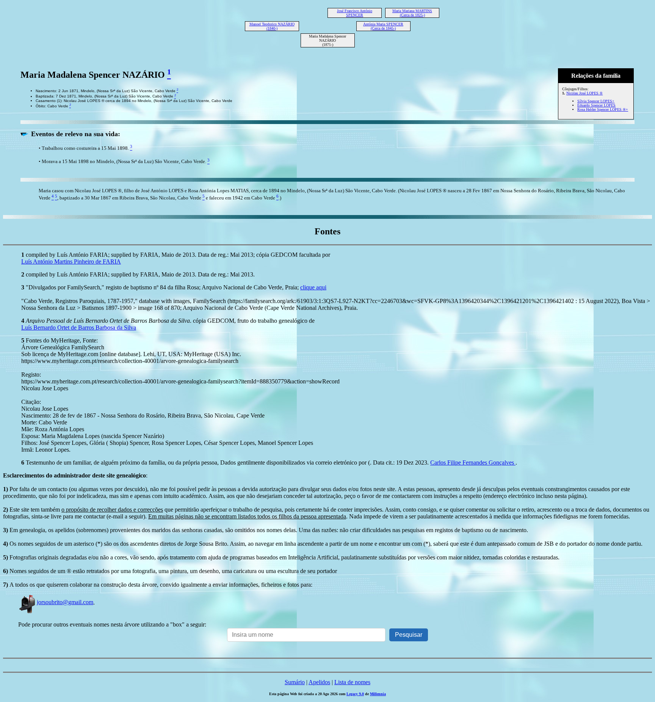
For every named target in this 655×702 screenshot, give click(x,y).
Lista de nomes (352, 682)
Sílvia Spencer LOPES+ (595, 101)
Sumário (295, 682)
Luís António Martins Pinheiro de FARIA (71, 261)
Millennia (378, 694)
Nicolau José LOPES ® (584, 93)
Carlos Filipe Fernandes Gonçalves (473, 462)
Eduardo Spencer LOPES (596, 105)
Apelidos (319, 682)
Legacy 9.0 (355, 694)
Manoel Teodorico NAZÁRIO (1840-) (272, 26)
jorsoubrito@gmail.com (65, 602)
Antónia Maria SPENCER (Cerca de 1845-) (383, 26)
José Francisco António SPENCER (354, 13)
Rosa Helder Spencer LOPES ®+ (602, 109)
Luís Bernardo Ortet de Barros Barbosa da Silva (78, 327)
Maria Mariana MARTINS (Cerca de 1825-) (412, 13)
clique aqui (313, 287)
